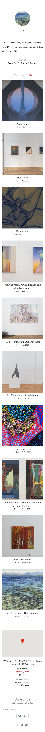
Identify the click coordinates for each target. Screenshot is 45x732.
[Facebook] (18, 725)
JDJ (23, 31)
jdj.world (22, 674)
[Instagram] (26, 725)
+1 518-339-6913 (22, 668)
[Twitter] (22, 725)
